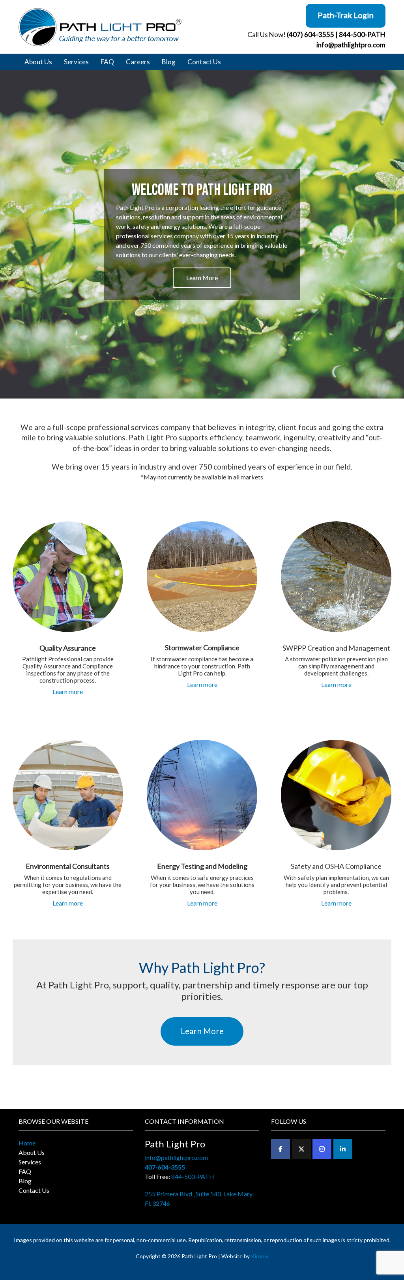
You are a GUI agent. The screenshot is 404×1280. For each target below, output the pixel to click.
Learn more (67, 691)
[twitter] (301, 1149)
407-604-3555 (165, 1167)
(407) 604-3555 (310, 34)
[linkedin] (342, 1149)
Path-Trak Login (346, 15)
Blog (169, 62)
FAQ (107, 62)
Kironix (259, 1256)
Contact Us (204, 62)
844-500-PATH (362, 34)
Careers (138, 62)
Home (27, 1143)
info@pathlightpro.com (350, 45)
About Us (38, 62)
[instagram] (321, 1149)
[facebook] (280, 1149)
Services (76, 62)
